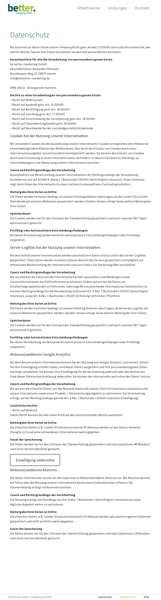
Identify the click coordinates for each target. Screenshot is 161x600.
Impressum (105, 597)
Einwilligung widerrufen (35, 460)
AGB (146, 597)
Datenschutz (128, 597)
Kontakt (142, 8)
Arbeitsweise (88, 8)
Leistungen (117, 8)
